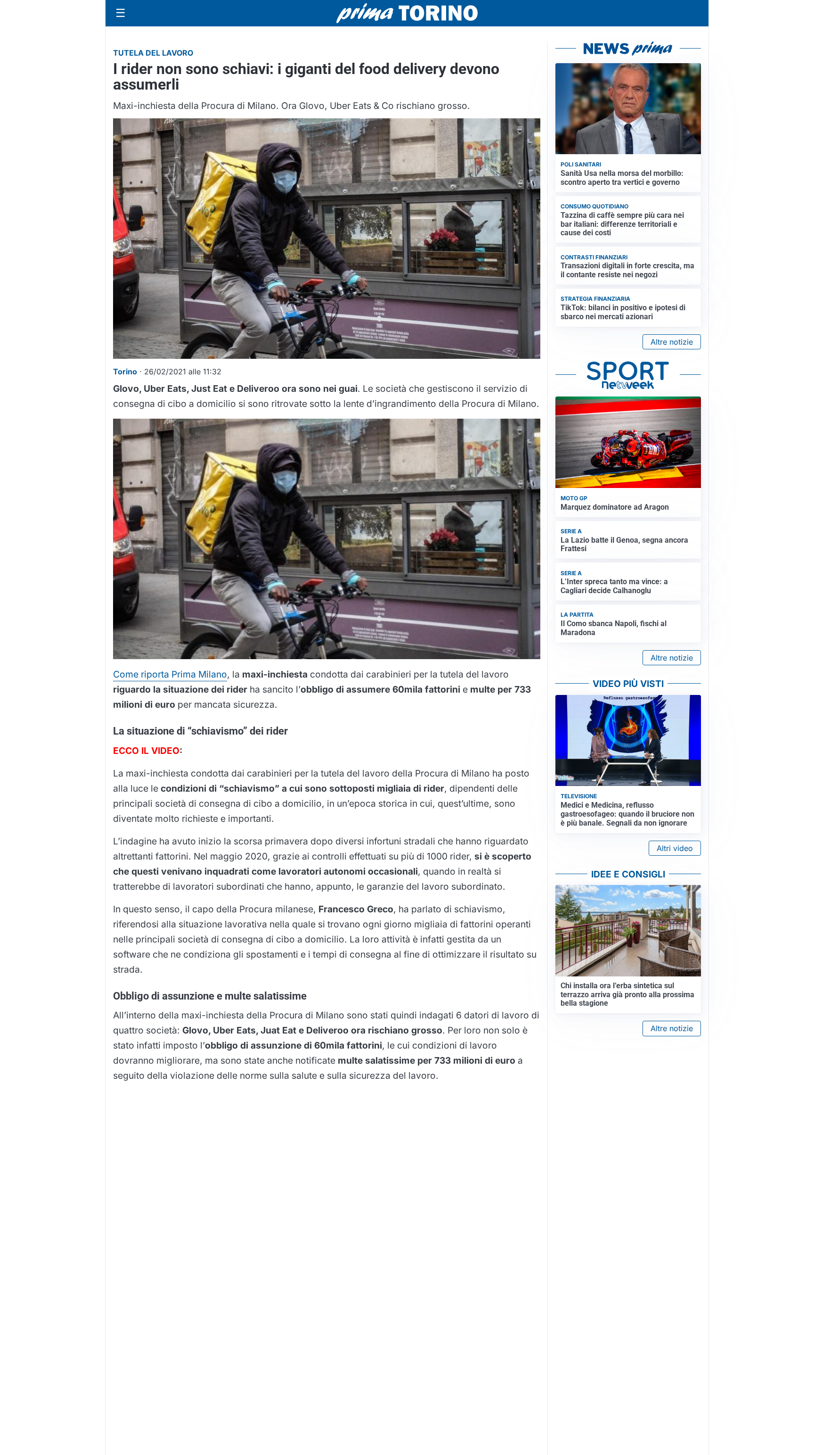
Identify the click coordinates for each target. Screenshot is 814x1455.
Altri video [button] (675, 848)
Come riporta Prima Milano (170, 674)
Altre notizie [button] (672, 342)
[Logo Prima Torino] (407, 13)
